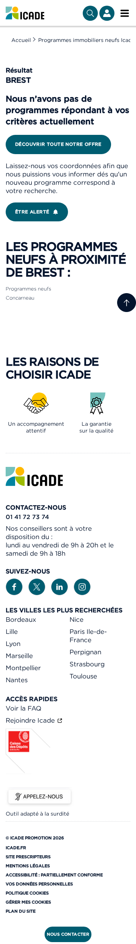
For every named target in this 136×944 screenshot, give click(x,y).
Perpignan (85, 652)
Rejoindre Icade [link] (31, 720)
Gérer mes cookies (28, 902)
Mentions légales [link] (28, 865)
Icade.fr (16, 847)
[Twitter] (36, 586)
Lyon (13, 644)
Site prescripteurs (28, 856)
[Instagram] (82, 586)
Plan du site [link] (21, 911)
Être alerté (32, 212)
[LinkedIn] (59, 586)
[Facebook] (14, 586)
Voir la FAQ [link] (23, 708)
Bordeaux (21, 619)
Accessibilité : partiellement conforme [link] (54, 875)
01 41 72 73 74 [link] (27, 517)
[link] (25, 13)
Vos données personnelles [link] (39, 884)
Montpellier (23, 668)
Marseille (19, 656)
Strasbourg (87, 664)
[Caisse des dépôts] (28, 772)
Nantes (17, 680)
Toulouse (83, 676)
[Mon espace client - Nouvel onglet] (106, 13)
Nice (76, 619)
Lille (12, 631)
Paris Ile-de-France (88, 635)
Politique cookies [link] (27, 893)
